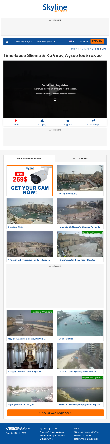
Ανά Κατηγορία (45, 41)
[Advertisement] (55, 28)
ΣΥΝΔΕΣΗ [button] (83, 41)
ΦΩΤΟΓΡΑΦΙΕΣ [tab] (81, 158)
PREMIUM (97, 41)
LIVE (16, 124)
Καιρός (42, 124)
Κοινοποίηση (93, 124)
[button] (71, 41)
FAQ (76, 428)
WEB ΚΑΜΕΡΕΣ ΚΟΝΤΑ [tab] (29, 158)
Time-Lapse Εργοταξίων (52, 435)
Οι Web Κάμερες (22, 41)
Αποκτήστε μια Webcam (52, 431)
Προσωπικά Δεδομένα (86, 438)
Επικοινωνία (46, 438)
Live (104, 48)
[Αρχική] (7, 41)
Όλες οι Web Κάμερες (54, 413)
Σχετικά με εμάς (49, 428)
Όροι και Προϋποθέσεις (86, 431)
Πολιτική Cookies (82, 435)
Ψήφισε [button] (68, 124)
